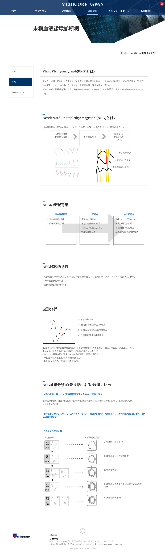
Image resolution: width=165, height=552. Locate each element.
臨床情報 (92, 11)
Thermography (18, 92)
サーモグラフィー (39, 11)
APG (14, 82)
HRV (13, 11)
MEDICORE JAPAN (82, 4)
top (82, 531)
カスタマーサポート (118, 11)
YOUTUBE (162, 4)
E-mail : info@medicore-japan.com (105, 544)
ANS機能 (66, 11)
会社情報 (145, 11)
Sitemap (53, 535)
